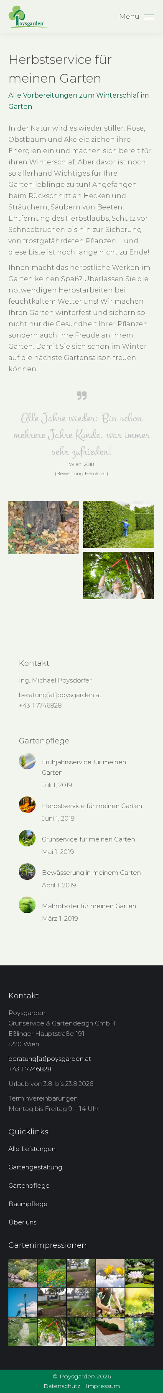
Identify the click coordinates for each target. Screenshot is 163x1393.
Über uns (22, 1222)
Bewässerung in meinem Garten (91, 873)
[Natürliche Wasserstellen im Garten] (81, 1332)
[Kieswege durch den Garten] (23, 1332)
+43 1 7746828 (40, 705)
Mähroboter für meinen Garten (89, 906)
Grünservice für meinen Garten (88, 839)
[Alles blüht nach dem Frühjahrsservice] (52, 1273)
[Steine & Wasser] (23, 1273)
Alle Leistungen (32, 1149)
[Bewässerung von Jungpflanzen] (140, 1302)
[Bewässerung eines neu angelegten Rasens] (81, 1302)
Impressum (103, 1386)
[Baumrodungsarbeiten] (23, 1302)
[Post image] (27, 761)
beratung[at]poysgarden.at (60, 695)
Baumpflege (28, 1204)
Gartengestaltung (35, 1167)
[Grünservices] (118, 524)
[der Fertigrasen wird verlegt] (52, 1302)
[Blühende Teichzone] (140, 1273)
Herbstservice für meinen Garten (92, 806)
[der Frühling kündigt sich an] (110, 1273)
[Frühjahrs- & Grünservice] (110, 1302)
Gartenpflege (29, 1185)
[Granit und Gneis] (110, 1332)
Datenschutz (61, 1386)
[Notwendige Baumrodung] (43, 527)
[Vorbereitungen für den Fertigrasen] (81, 1273)
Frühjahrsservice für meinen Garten (84, 767)
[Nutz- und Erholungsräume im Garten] (140, 1332)
